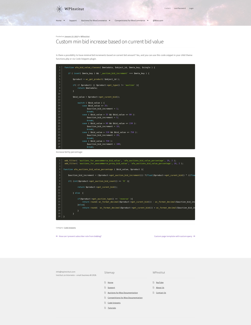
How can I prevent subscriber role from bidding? (80, 236)
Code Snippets (70, 227)
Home (58, 20)
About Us (160, 287)
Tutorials (112, 308)
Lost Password (180, 8)
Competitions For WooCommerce (130, 20)
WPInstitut (85, 36)
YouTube (160, 282)
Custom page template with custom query (173, 236)
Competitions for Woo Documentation (125, 297)
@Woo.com (158, 20)
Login (191, 8)
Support (73, 20)
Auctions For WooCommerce (94, 20)
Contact (167, 8)
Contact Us (161, 292)
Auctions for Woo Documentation (123, 292)
